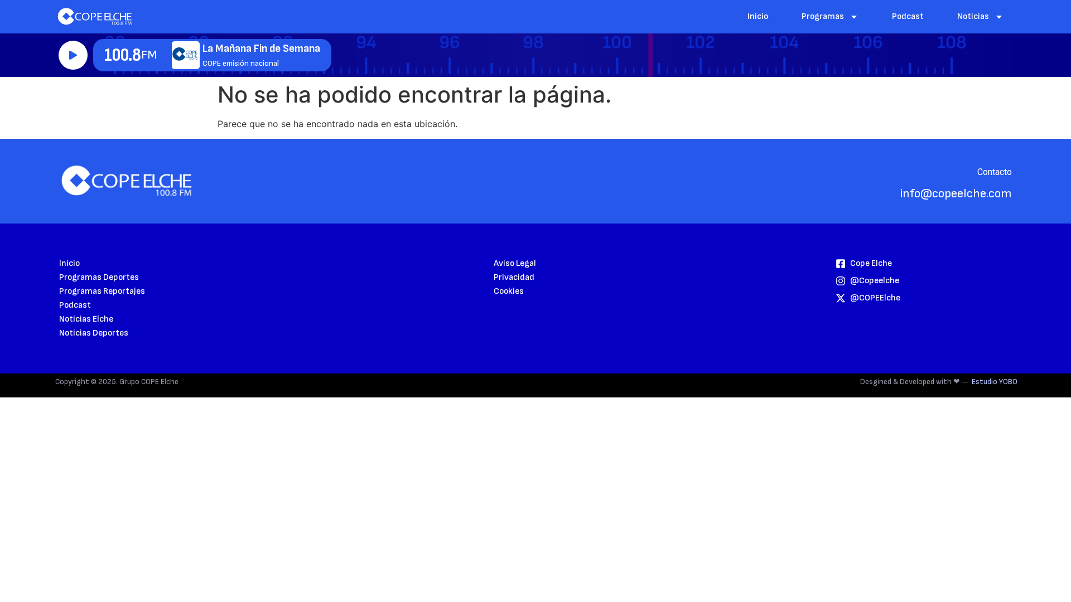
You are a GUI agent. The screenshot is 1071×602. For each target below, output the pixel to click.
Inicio (757, 16)
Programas (823, 16)
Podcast (908, 16)
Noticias (973, 16)
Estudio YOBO (994, 381)
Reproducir (73, 55)
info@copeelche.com (956, 193)
